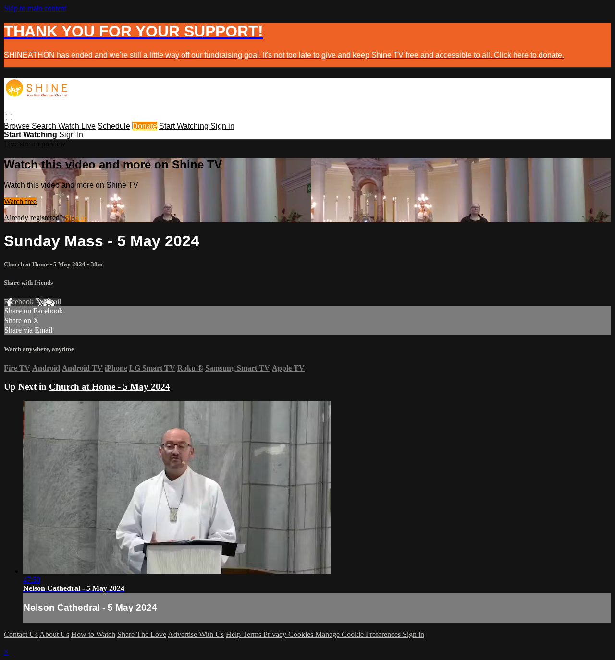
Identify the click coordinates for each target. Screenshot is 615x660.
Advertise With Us (196, 634)
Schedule (114, 126)
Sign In (71, 135)
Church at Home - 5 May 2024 (45, 264)
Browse (18, 126)
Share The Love (141, 634)
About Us (54, 634)
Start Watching (184, 126)
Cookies (301, 634)
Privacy (275, 634)
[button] (9, 117)
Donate (144, 126)
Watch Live (77, 126)
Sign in (222, 126)
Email (52, 302)
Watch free (20, 201)
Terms (253, 634)
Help (234, 634)
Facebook (20, 302)
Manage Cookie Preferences (359, 634)
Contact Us (21, 634)
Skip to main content (35, 8)
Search (45, 126)
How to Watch (93, 634)
